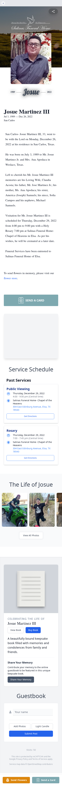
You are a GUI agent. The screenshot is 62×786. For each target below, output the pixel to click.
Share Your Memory (20, 679)
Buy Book (33, 630)
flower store (10, 278)
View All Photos (31, 535)
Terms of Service (39, 759)
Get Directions (30, 416)
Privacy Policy (22, 759)
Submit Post (31, 733)
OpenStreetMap (34, 764)
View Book (15, 630)
